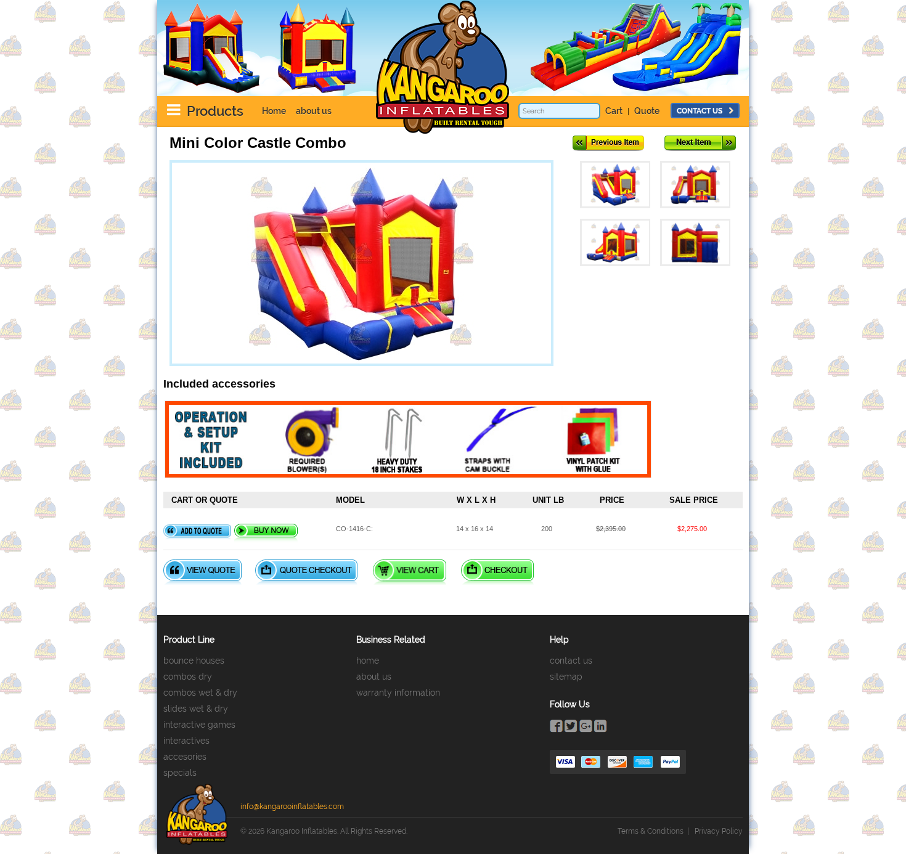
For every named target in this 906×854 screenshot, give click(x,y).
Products (215, 111)
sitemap (566, 676)
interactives (186, 741)
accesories (184, 757)
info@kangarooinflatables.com (292, 806)
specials (180, 773)
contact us (699, 111)
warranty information (398, 692)
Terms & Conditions (651, 831)
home (367, 660)
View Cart (409, 572)
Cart (613, 111)
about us (314, 111)
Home (274, 111)
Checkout (497, 572)
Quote (646, 111)
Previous (608, 143)
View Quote (202, 572)
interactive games (199, 725)
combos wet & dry (200, 692)
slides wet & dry (195, 709)
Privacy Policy (719, 831)
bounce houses (193, 660)
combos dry (187, 676)
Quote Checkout (306, 572)
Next (700, 143)
